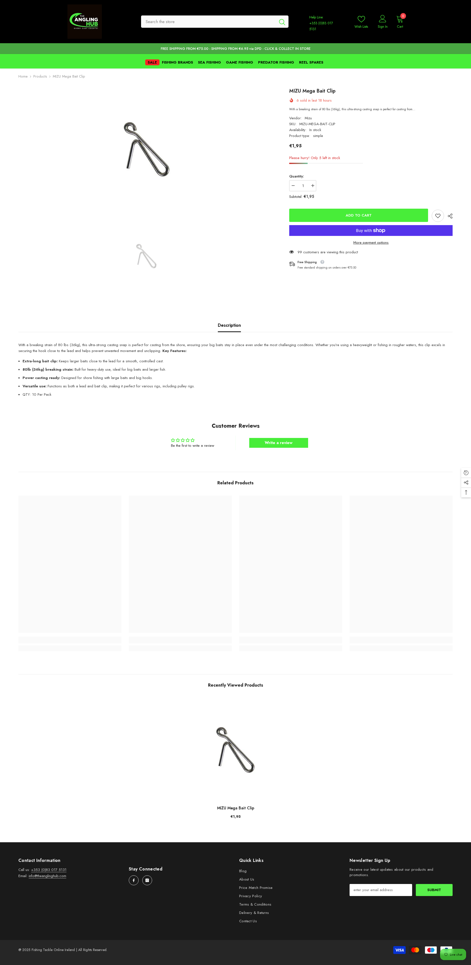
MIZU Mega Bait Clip (235, 808)
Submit (434, 890)
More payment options (371, 242)
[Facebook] (134, 880)
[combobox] (208, 21)
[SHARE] (448, 216)
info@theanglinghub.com (47, 876)
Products (40, 76)
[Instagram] (147, 880)
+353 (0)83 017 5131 (48, 869)
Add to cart (359, 215)
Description (229, 325)
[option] (146, 148)
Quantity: (296, 176)
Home (23, 76)
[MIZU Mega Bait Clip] (235, 749)
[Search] (214, 21)
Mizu (308, 118)
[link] (438, 216)
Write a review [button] (278, 443)
